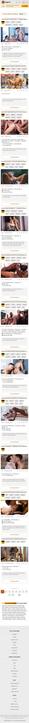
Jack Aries (11, 140)
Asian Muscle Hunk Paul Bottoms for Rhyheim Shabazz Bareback (14, 398)
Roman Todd (9, 566)
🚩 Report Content (14, 709)
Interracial (19, 257)
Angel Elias (7, 519)
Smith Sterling (15, 519)
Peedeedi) (18, 425)
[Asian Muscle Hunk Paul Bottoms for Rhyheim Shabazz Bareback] (14, 413)
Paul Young (14, 473)
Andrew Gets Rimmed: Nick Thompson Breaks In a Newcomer (14, 351)
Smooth (18, 68)
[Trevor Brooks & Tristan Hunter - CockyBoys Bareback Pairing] (14, 34)
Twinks (7, 114)
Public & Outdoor (14, 671)
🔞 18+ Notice (14, 704)
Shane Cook (4, 142)
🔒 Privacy (14, 698)
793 (19, 595)
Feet (16, 166)
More (25, 13)
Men (8, 190)
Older (21, 403)
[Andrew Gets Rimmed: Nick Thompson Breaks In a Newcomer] (14, 366)
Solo (15, 665)
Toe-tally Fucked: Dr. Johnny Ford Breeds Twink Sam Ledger (14, 161)
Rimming (11, 166)
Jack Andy (18, 330)
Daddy (11, 403)
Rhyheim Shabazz (9, 282)
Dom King (15, 566)
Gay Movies (14, 653)
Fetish (14, 668)
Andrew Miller (11, 378)
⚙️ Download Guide (14, 683)
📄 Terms (14, 701)
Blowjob (13, 68)
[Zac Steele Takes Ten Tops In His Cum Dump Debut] (14, 317)
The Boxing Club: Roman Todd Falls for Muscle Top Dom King (14, 539)
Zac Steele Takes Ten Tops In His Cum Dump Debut (14, 301)
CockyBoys (10, 48)
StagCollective (10, 380)
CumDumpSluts (17, 143)
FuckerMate (8, 237)
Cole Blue (8, 139)
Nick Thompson (18, 378)
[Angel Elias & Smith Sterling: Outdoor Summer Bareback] (14, 507)
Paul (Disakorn (11, 425)
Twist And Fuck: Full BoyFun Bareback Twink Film (13, 66)
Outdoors (7, 497)
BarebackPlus (10, 143)
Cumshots (15, 24)
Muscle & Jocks (22, 619)
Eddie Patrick (21, 139)
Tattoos (18, 354)
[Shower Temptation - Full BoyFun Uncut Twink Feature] (14, 461)
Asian (16, 400)
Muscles (23, 164)
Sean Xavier (20, 332)
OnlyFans (8, 428)
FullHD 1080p (9, 238)
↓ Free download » (14, 61)
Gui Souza (17, 282)
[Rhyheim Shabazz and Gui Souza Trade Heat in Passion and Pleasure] (14, 270)
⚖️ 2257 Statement (14, 706)
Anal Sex (7, 210)
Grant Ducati (4, 140)
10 (12, 595)
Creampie (13, 307)
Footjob (17, 164)
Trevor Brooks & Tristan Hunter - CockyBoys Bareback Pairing (14, 19)
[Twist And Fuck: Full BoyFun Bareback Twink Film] (14, 81)
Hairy (19, 356)
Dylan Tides (13, 139)
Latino (14, 662)
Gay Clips (14, 676)
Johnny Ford (10, 189)
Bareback (7, 68)
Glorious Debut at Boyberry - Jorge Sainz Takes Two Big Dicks (14, 208)
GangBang (13, 114)
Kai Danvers (8, 473)
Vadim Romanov (9, 235)
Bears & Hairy (14, 647)
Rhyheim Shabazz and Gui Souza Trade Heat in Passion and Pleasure (14, 255)
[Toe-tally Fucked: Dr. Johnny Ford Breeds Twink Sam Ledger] (14, 176)
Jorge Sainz (16, 235)
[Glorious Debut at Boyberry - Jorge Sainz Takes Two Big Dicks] (14, 223)
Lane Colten (8, 332)
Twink (13, 164)
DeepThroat (19, 114)
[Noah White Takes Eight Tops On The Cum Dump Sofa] (14, 127)
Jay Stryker (17, 140)
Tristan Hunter (16, 46)
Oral (22, 71)
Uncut (12, 71)
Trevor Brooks (8, 46)
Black (24, 257)
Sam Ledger (17, 189)
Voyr (7, 284)
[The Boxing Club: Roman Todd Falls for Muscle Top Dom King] (14, 554)
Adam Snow (10, 329)
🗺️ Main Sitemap (14, 691)
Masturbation (8, 24)
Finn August (4, 330)
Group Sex (14, 650)
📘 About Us (14, 686)
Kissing (20, 24)
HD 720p (8, 49)
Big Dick (20, 166)
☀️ (19, 2)
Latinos (7, 354)
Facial (7, 213)
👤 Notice (14, 688)
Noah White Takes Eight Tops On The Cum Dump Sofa (14, 112)
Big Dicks (17, 71)
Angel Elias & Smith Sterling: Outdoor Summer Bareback (14, 492)
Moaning (7, 71)
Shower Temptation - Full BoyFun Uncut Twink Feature (14, 446)
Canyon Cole (17, 329)
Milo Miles (24, 140)
